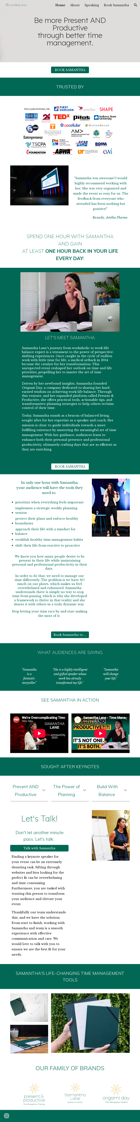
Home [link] (60, 5)
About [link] (75, 5)
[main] (69, 31)
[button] (135, 5)
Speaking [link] (91, 5)
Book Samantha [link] (116, 5)
